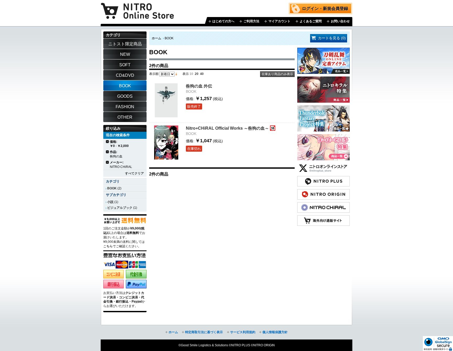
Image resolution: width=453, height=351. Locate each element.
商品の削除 (107, 141)
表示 (185, 74)
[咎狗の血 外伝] (166, 100)
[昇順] (176, 74)
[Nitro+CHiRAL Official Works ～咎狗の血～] (166, 142)
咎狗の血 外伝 (199, 86)
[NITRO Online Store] (323, 218)
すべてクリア (134, 173)
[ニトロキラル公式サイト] (323, 205)
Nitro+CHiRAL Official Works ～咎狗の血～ (227, 128)
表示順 (154, 74)
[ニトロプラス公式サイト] (323, 179)
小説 (110, 202)
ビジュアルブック (119, 208)
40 (202, 74)
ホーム (156, 38)
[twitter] (323, 165)
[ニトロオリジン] (323, 192)
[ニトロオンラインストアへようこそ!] (137, 7)
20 (196, 74)
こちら (108, 246)
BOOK (112, 188)
